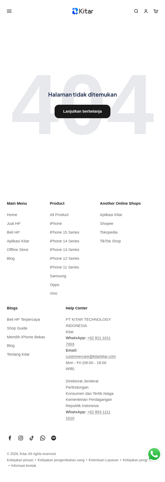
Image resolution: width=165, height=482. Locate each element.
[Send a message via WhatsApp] (154, 454)
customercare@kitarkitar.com (91, 356)
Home (12, 215)
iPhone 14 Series (64, 241)
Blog (11, 258)
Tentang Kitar (18, 354)
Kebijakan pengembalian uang (61, 460)
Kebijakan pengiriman (139, 460)
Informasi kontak (23, 465)
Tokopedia (109, 232)
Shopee (106, 223)
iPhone (56, 223)
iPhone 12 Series (64, 258)
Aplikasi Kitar (18, 241)
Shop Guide (17, 328)
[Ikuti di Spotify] (54, 438)
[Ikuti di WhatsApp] (43, 438)
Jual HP (13, 223)
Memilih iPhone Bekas (26, 337)
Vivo (53, 293)
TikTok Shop (110, 241)
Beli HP (13, 232)
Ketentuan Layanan (104, 460)
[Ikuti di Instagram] (21, 438)
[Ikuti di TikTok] (32, 438)
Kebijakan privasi (20, 460)
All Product (59, 215)
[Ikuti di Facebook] (10, 438)
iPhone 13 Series (64, 250)
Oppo (54, 285)
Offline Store (17, 250)
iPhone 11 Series (64, 267)
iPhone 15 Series (64, 232)
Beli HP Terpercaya (23, 319)
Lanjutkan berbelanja (82, 111)
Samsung (58, 276)
